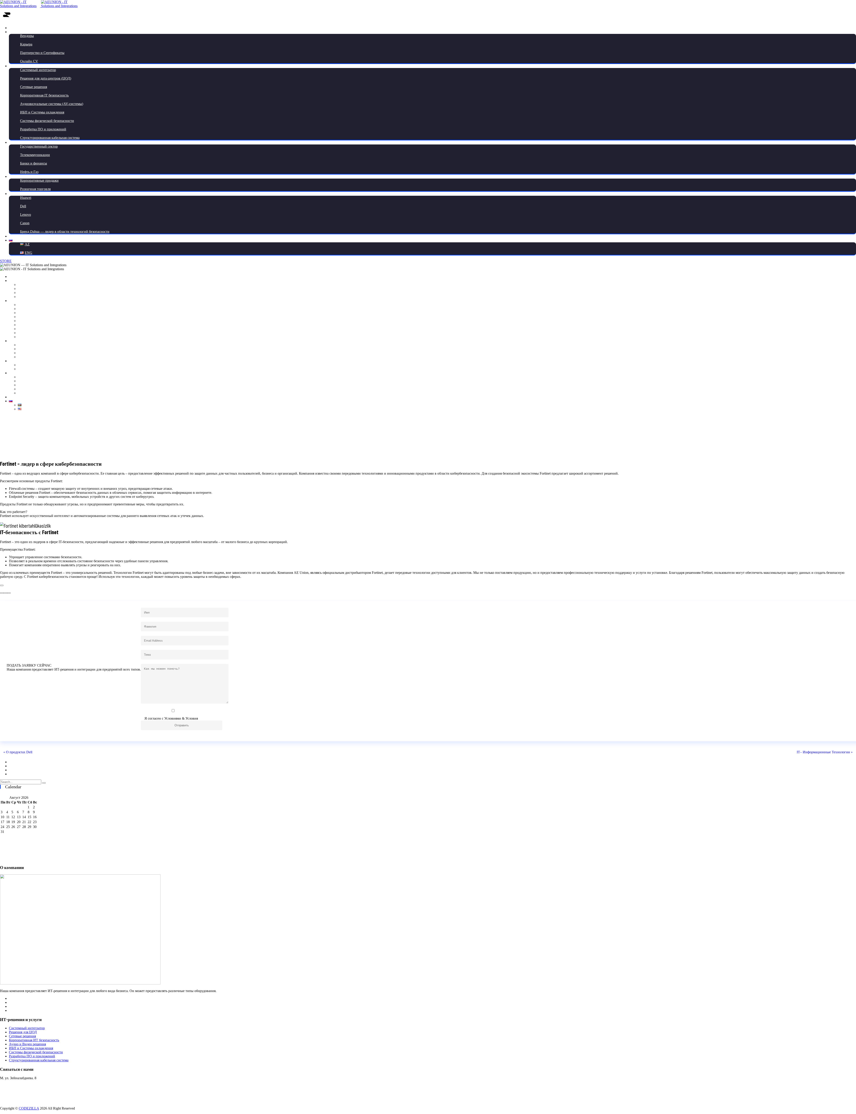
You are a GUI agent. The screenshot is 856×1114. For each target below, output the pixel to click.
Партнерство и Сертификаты (42, 53)
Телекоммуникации (35, 155)
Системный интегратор (38, 70)
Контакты (16, 236)
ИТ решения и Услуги (25, 66)
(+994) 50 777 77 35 (14, 1085)
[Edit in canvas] (5, 593)
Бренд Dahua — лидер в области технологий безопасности (64, 231)
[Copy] (2, 585)
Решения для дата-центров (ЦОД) (45, 78)
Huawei (25, 198)
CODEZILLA (29, 1108)
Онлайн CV (29, 61)
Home (412, 431)
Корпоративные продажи (39, 180)
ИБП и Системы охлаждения (42, 112)
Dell (23, 206)
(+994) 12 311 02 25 (14, 1093)
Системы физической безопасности (47, 121)
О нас (13, 32)
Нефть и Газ (29, 172)
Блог (12, 194)
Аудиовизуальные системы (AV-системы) (51, 104)
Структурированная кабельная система (50, 138)
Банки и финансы (33, 163)
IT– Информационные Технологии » (825, 752)
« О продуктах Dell (17, 752)
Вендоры (27, 36)
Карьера (26, 44)
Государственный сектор (39, 146)
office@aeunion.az (13, 1101)
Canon (24, 223)
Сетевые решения (33, 87)
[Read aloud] (2, 593)
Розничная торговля (35, 189)
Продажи (16, 176)
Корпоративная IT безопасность (44, 95)
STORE (6, 261)
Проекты (16, 142)
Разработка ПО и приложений (43, 129)
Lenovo (25, 214)
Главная (15, 28)
